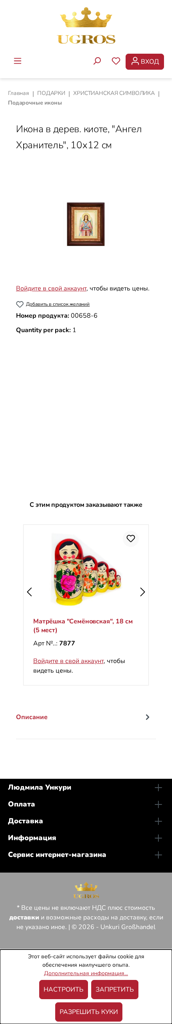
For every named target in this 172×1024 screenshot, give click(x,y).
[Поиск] (96, 61)
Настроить (64, 989)
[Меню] (17, 61)
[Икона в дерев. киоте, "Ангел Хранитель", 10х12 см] (86, 224)
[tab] (84, 723)
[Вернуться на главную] (86, 25)
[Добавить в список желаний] (131, 539)
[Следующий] (143, 592)
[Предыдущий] (29, 592)
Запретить (115, 989)
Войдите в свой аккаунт (51, 288)
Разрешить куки (89, 1012)
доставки (24, 917)
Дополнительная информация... (86, 973)
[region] (86, 224)
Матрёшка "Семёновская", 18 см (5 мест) (82, 626)
